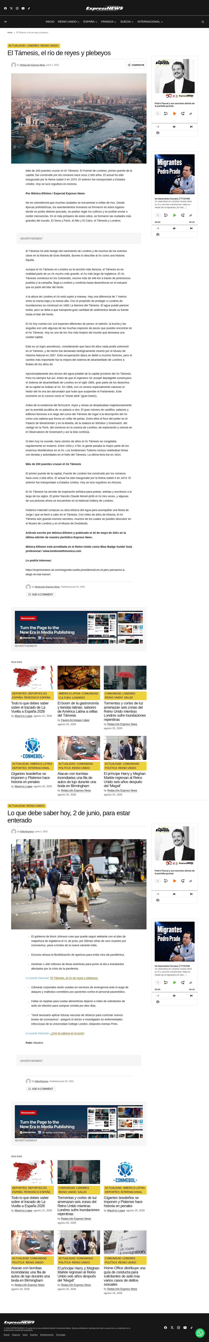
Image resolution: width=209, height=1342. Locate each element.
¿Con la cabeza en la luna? (67, 1033)
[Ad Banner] (79, 627)
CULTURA (65, 697)
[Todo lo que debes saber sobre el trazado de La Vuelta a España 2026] (32, 678)
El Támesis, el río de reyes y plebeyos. (74, 978)
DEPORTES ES (37, 693)
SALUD (128, 697)
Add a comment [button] (42, 594)
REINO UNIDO (49, 45)
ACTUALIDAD (17, 45)
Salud (25, 1335)
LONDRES (32, 45)
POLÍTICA (65, 768)
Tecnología (60, 1335)
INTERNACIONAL (39, 768)
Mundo (7, 1335)
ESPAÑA (17, 697)
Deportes (34, 1335)
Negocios (16, 1335)
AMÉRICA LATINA (70, 693)
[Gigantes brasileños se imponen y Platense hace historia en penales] (32, 748)
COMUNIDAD (90, 693)
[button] (5, 22)
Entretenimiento (47, 1335)
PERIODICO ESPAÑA (37, 697)
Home (10, 33)
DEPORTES (19, 693)
